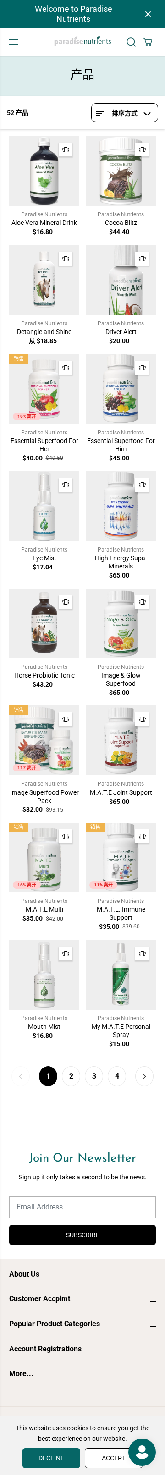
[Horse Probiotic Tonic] (44, 623)
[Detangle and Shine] (44, 280)
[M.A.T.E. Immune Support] (121, 857)
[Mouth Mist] (44, 975)
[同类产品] (65, 150)
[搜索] (131, 42)
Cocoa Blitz (121, 222)
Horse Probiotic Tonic (44, 675)
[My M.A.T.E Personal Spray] (121, 975)
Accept (114, 1458)
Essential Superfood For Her (44, 445)
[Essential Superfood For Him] (121, 389)
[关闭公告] (148, 14)
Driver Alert (121, 331)
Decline (51, 1458)
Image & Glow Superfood (121, 679)
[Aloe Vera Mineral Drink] (44, 171)
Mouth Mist (44, 1026)
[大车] (147, 42)
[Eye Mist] (44, 506)
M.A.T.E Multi (44, 909)
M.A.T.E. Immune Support (121, 913)
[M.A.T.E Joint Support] (121, 740)
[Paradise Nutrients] (82, 42)
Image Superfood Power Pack (44, 796)
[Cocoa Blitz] (121, 171)
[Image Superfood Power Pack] (44, 740)
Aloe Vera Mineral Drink (44, 222)
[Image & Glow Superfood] (121, 623)
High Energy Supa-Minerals (121, 562)
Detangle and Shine (44, 331)
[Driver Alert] (121, 280)
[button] (14, 42)
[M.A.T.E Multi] (44, 857)
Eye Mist (44, 558)
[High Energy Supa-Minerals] (121, 506)
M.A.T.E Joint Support (121, 792)
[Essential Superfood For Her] (44, 389)
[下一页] (144, 1076)
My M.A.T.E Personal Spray (121, 1030)
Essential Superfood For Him (121, 445)
